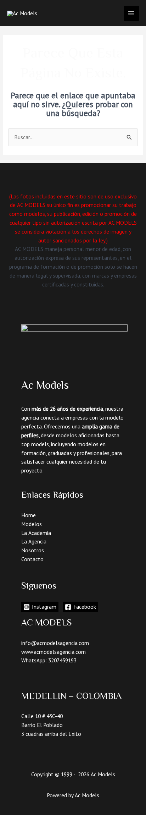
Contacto (32, 559)
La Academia (36, 532)
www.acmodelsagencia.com (53, 651)
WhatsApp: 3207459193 (49, 660)
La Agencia (33, 541)
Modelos (31, 523)
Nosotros (32, 550)
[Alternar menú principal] (131, 13)
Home (28, 515)
